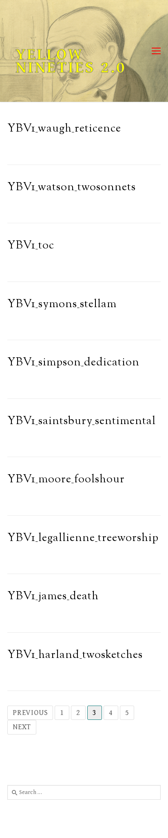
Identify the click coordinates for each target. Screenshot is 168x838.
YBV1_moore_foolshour (66, 480)
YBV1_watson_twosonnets (71, 188)
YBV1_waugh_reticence (64, 129)
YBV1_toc (30, 246)
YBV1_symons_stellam (62, 304)
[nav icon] (156, 51)
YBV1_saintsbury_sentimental (81, 421)
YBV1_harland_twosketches (75, 655)
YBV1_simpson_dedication (73, 363)
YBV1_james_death (53, 597)
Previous (30, 712)
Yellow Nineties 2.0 (70, 61)
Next (22, 727)
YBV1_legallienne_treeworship (83, 538)
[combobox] (84, 792)
